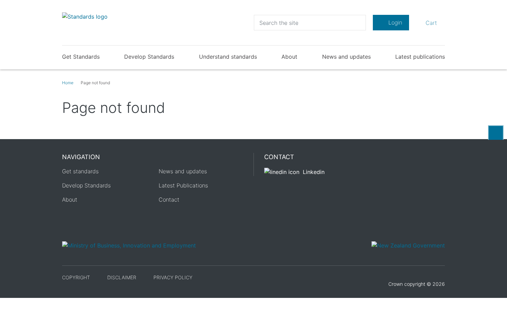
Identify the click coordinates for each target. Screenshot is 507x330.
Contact (169, 199)
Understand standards (228, 56)
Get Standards (81, 56)
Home (67, 82)
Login (395, 22)
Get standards (80, 171)
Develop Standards (149, 56)
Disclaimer (121, 277)
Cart (430, 22)
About (289, 56)
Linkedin (314, 171)
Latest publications (420, 56)
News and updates (346, 56)
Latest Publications (183, 185)
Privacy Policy (172, 277)
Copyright (76, 277)
